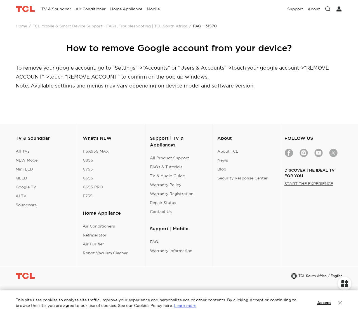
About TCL (227, 151)
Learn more (185, 305)
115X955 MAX (96, 151)
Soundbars (26, 204)
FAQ (154, 241)
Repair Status (163, 202)
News (222, 160)
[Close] (340, 302)
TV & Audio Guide (167, 175)
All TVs (22, 151)
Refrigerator (95, 235)
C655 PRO (93, 187)
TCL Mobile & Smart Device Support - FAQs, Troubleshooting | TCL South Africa (110, 26)
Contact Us (161, 211)
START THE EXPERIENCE (308, 183)
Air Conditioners (99, 226)
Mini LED (24, 169)
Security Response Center (242, 178)
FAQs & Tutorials (166, 166)
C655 (88, 178)
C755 (88, 169)
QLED (21, 178)
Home (21, 26)
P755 (88, 195)
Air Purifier (93, 244)
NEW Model (27, 160)
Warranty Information (171, 250)
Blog (221, 169)
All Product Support (169, 157)
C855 (88, 160)
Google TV (26, 187)
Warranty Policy (165, 184)
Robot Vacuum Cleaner (105, 252)
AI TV (21, 195)
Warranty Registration (172, 193)
